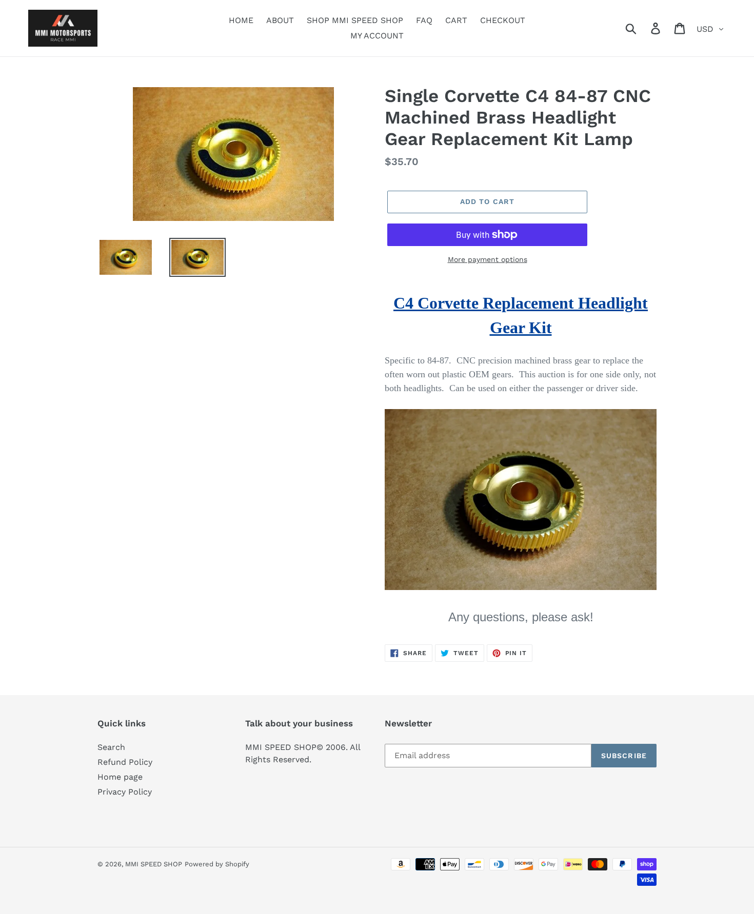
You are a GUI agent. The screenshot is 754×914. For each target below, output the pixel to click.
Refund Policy (124, 762)
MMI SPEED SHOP (153, 864)
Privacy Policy (124, 792)
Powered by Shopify (217, 864)
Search (111, 747)
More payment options (487, 259)
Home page (120, 777)
